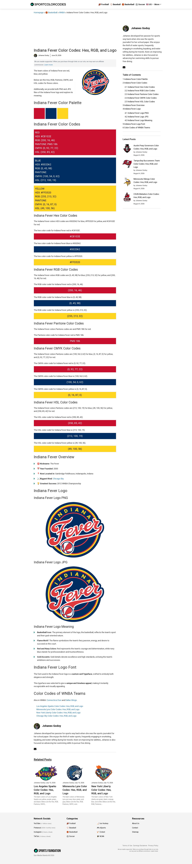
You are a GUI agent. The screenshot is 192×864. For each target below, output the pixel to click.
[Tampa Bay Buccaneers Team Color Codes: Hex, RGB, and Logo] (127, 164)
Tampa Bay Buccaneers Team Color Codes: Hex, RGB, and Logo (147, 163)
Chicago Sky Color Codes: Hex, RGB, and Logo (56, 716)
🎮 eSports (101, 828)
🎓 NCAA (100, 836)
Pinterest (37, 828)
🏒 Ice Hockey (102, 823)
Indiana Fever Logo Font (134, 124)
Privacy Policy (153, 846)
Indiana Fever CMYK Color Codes (141, 98)
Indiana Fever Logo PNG (137, 113)
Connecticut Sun (54, 700)
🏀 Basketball (128, 4)
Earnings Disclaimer (140, 846)
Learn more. (48, 65)
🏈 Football (103, 4)
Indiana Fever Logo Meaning (138, 120)
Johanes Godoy (51, 725)
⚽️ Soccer (140, 4)
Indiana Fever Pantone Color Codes (142, 94)
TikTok (36, 836)
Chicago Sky (58, 478)
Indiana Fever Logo (132, 109)
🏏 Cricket (101, 832)
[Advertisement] (75, 30)
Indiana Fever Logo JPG (136, 116)
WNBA (62, 12)
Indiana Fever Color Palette (135, 79)
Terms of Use (127, 846)
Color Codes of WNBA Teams (136, 127)
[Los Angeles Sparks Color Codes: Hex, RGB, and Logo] (46, 779)
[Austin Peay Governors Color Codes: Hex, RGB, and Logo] (127, 149)
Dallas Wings (71, 700)
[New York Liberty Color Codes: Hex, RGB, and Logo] (103, 779)
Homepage (39, 12)
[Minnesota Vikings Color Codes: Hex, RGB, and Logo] (127, 182)
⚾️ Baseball (115, 4)
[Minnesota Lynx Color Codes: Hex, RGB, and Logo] (75, 779)
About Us (135, 823)
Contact (135, 828)
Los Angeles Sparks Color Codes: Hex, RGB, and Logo (59, 706)
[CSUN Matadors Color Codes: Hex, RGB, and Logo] (127, 197)
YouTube (37, 823)
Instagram (38, 832)
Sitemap (135, 832)
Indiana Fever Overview (134, 105)
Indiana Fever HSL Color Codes (140, 101)
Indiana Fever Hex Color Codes (140, 87)
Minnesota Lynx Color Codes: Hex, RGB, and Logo (57, 709)
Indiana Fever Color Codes (135, 83)
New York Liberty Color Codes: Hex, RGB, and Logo (58, 712)
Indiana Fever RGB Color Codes (140, 90)
